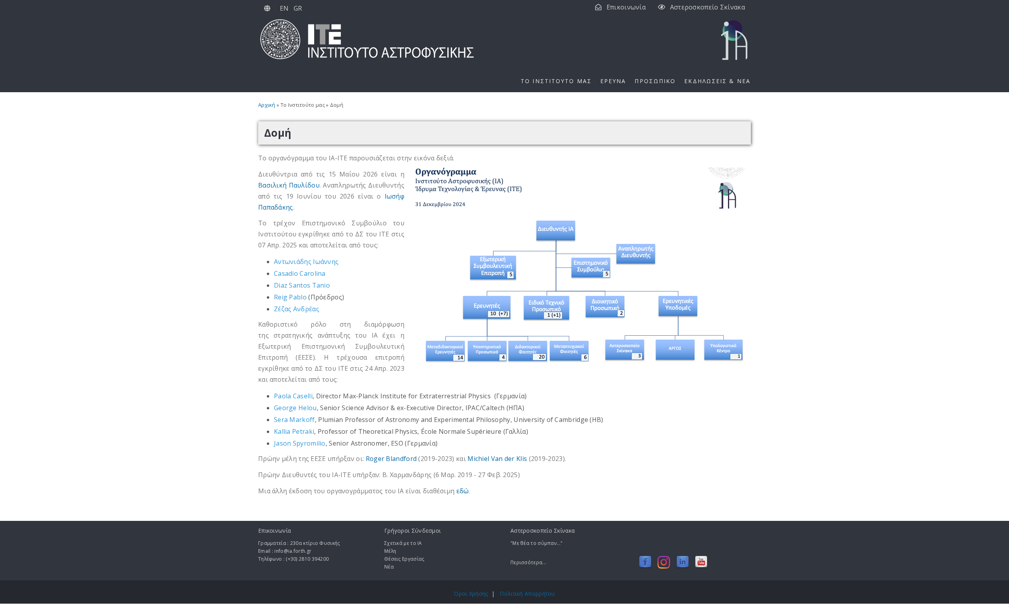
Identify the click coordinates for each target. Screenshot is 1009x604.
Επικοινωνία (626, 7)
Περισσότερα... (528, 562)
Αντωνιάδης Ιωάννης (306, 261)
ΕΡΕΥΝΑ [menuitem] (613, 81)
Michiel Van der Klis (497, 458)
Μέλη (390, 551)
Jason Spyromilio (300, 443)
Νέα (389, 566)
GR (298, 8)
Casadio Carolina (300, 273)
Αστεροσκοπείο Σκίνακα (707, 7)
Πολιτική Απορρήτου (527, 593)
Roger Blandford (391, 458)
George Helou (295, 407)
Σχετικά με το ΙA (403, 543)
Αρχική (267, 104)
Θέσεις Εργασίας (404, 559)
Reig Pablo (290, 297)
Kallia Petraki (294, 431)
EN (284, 8)
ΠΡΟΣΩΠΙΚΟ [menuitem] (655, 81)
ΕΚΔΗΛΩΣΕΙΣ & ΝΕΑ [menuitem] (717, 81)
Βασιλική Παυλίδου (289, 185)
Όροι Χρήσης (471, 593)
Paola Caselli (293, 396)
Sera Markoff (294, 419)
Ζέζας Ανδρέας (296, 309)
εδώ (462, 491)
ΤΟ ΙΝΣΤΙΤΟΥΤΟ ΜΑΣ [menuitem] (556, 81)
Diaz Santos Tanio (302, 285)
